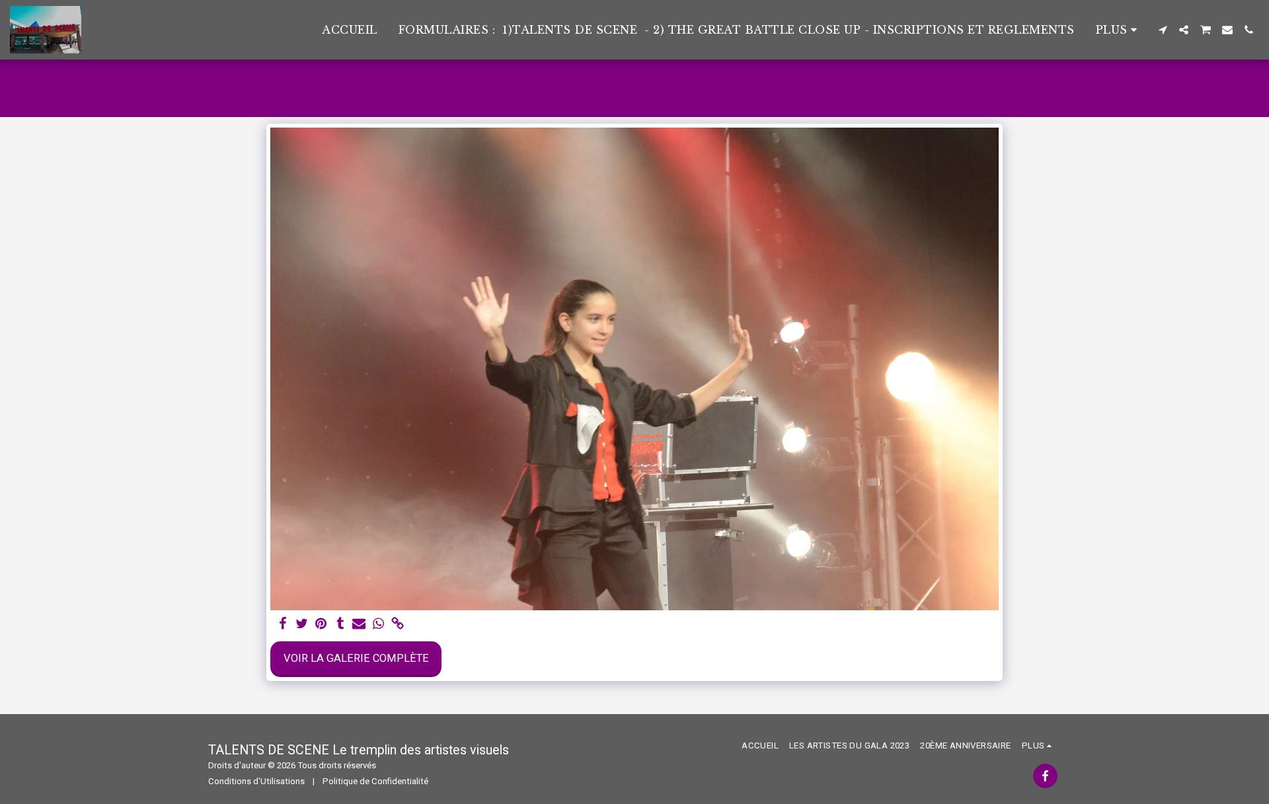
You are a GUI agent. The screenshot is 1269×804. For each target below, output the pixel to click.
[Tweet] (302, 624)
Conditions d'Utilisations (256, 781)
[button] (1163, 29)
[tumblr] (340, 624)
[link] (397, 624)
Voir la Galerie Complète (356, 658)
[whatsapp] (378, 624)
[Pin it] (321, 624)
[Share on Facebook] (283, 624)
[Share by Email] (359, 624)
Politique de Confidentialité (375, 781)
